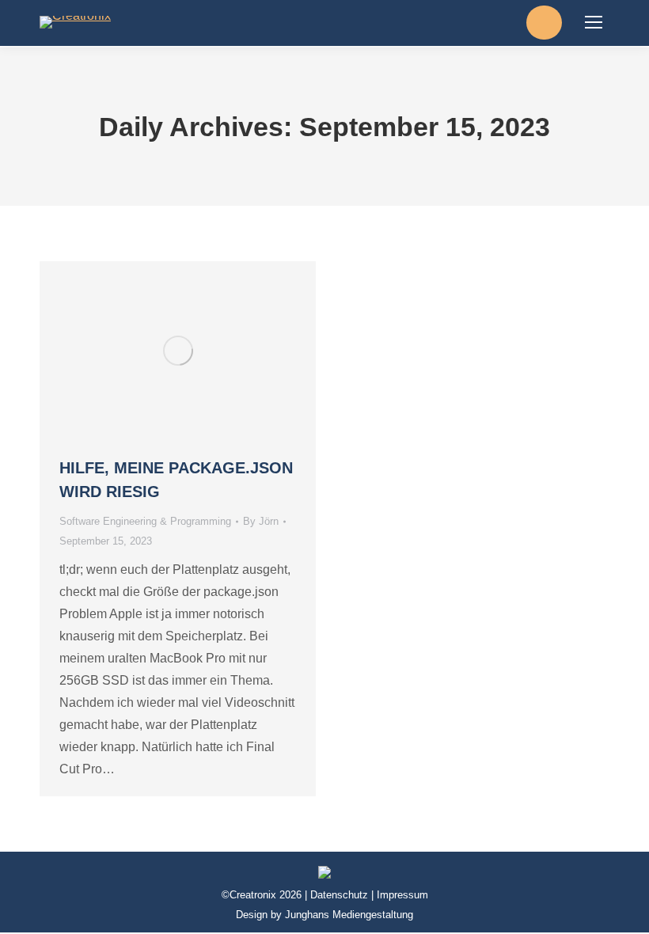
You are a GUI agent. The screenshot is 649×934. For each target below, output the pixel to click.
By (261, 521)
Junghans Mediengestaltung (349, 915)
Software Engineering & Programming (145, 521)
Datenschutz (339, 895)
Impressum (402, 895)
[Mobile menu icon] (593, 22)
